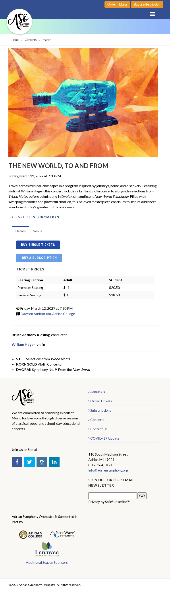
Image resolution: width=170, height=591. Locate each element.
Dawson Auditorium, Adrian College (48, 313)
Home (15, 39)
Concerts (31, 39)
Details (20, 231)
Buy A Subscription (39, 258)
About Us (97, 391)
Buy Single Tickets (38, 245)
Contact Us (99, 429)
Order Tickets (117, 4)
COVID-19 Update (104, 438)
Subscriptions (100, 410)
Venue (37, 231)
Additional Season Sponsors (47, 562)
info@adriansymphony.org (108, 470)
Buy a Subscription (147, 4)
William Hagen (23, 344)
